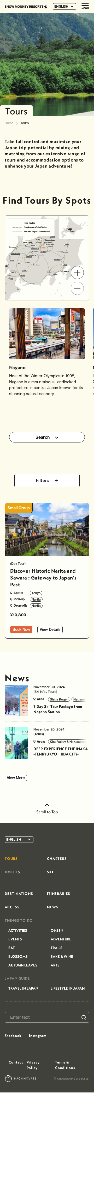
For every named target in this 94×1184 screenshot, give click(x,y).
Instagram (37, 1035)
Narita (36, 599)
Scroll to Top (47, 811)
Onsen (57, 930)
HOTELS (12, 872)
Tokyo (36, 593)
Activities (17, 930)
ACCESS (12, 907)
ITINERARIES (58, 893)
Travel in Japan (23, 988)
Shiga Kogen (59, 699)
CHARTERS (57, 858)
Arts (55, 965)
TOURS (11, 858)
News (17, 678)
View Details (50, 629)
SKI (50, 872)
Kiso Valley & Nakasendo (68, 742)
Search (43, 437)
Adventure (61, 939)
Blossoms (18, 956)
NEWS (52, 907)
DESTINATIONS (19, 893)
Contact (16, 1062)
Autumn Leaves (22, 965)
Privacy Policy (33, 1065)
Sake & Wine (62, 956)
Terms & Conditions (65, 1065)
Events (15, 939)
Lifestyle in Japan (68, 988)
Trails (56, 947)
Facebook (13, 1035)
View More (16, 777)
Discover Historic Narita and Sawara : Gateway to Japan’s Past (43, 577)
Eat (11, 947)
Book (21, 629)
